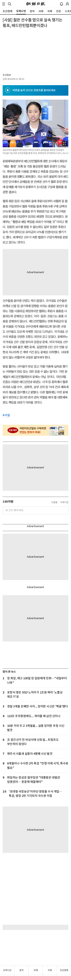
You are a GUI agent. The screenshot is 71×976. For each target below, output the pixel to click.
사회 (50, 970)
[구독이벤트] (35, 430)
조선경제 (64, 970)
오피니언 (7, 970)
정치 (21, 970)
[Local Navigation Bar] (4, 4)
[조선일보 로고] (35, 4)
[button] (4, 4)
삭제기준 (64, 502)
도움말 (54, 502)
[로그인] (67, 4)
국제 (36, 970)
